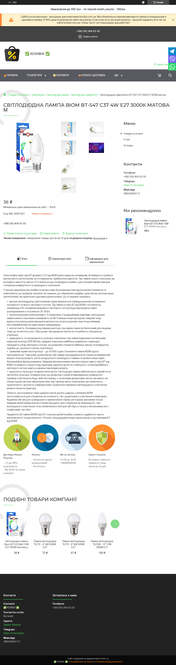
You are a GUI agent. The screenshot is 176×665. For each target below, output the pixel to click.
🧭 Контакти (61, 75)
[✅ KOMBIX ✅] (12, 53)
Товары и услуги (133, 133)
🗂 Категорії (34, 75)
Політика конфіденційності (109, 662)
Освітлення (38, 94)
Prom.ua (104, 658)
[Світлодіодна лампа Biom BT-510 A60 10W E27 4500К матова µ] (132, 226)
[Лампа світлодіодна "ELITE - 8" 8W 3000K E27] (73, 524)
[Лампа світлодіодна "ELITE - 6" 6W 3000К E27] (45, 524)
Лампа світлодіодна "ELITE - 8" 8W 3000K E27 (73, 544)
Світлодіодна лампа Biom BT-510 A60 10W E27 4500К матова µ (156, 223)
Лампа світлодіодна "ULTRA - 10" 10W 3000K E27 (102, 544)
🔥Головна (10, 75)
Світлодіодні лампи (58, 94)
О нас (127, 139)
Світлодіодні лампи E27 (84, 94)
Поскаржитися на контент (82, 662)
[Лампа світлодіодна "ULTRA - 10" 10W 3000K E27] (102, 524)
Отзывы (128, 145)
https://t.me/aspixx (134, 185)
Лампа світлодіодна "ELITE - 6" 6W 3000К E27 (45, 544)
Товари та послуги (18, 94)
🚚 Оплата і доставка (91, 75)
